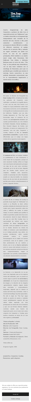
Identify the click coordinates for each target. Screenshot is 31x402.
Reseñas (15, 9)
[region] (15, 392)
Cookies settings (15, 399)
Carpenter (14, 356)
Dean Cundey (7, 98)
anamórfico (6, 356)
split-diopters (15, 358)
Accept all (15, 394)
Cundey (21, 356)
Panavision (6, 358)
